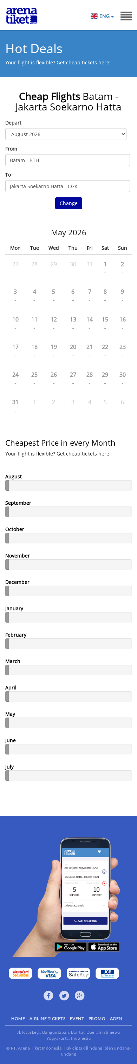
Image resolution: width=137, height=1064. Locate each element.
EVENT (77, 1018)
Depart (13, 122)
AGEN (116, 1018)
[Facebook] (48, 995)
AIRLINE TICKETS (48, 1018)
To (8, 174)
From (11, 148)
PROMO (97, 1018)
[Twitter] (64, 995)
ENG (105, 16)
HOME (18, 1018)
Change (69, 203)
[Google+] (79, 995)
